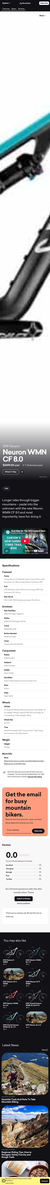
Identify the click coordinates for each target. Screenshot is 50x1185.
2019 (6, 446)
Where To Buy (10, 472)
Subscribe (44, 3)
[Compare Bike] (22, 472)
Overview (6, 9)
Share (41, 16)
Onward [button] (45, 1181)
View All (45, 1050)
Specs (14, 9)
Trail (6, 488)
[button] (9, 1183)
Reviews (21, 9)
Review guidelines (23, 903)
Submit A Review (23, 899)
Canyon (14, 446)
